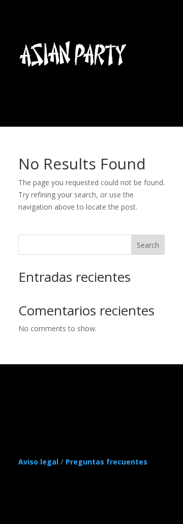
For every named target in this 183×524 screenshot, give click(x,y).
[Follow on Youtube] (47, 413)
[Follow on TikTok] (26, 413)
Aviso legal (38, 462)
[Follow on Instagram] (108, 413)
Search (148, 245)
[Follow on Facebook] (67, 413)
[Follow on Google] (87, 413)
